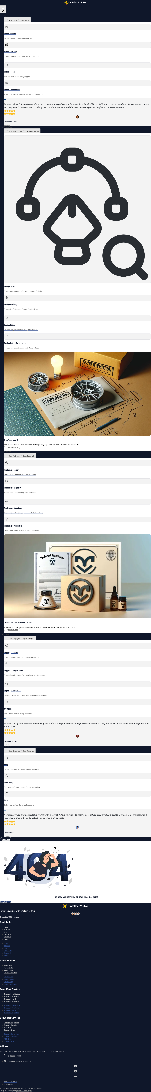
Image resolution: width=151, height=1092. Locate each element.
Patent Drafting (9, 968)
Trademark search (10, 999)
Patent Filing (8, 970)
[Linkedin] (75, 1076)
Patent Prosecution (10, 973)
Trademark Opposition (11, 1001)
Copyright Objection (10, 1025)
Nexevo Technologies (24, 1091)
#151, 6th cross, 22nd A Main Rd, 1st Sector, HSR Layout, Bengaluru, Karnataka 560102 (32, 1051)
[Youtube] (75, 1067)
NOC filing (7, 1028)
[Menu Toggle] (3, 9)
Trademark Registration (12, 994)
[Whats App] (75, 1071)
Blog (5, 932)
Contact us (7, 937)
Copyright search (9, 1030)
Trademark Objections (11, 997)
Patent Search (8, 965)
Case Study (8, 934)
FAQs (5, 939)
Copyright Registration (11, 1023)
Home (6, 927)
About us (7, 929)
